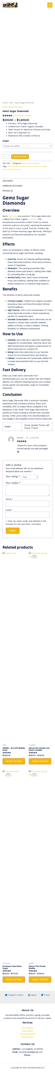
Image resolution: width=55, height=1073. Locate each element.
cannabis (32, 219)
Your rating (13, 476)
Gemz (18, 166)
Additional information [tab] (13, 186)
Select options (13, 761)
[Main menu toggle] (49, 5)
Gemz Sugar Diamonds (12, 169)
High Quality (27, 1031)
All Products (27, 1028)
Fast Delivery (28, 1037)
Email (9, 510)
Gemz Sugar (41, 166)
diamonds (11, 166)
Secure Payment (27, 1034)
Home (5, 103)
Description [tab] (8, 181)
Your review (13, 483)
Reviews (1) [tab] (8, 191)
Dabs (15, 107)
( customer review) (22, 115)
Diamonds (7, 107)
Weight (6, 141)
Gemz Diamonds (28, 166)
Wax (11, 103)
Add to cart (20, 157)
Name (9, 499)
